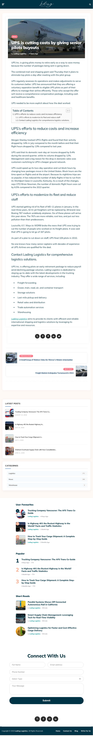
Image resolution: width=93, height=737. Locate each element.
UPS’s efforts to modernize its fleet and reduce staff (39, 117)
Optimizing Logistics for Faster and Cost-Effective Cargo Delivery (52, 629)
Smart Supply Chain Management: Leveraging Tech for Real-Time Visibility (50, 616)
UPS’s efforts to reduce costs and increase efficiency (38, 114)
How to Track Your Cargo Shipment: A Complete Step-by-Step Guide (51, 537)
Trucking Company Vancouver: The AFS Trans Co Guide (51, 511)
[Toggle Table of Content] (66, 111)
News (14, 36)
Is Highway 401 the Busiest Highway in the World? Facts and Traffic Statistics (49, 524)
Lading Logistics (19, 54)
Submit (46, 700)
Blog (76, 731)
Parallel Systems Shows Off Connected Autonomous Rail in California (47, 603)
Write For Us (86, 731)
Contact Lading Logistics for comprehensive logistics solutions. (44, 120)
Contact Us (67, 731)
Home (58, 731)
